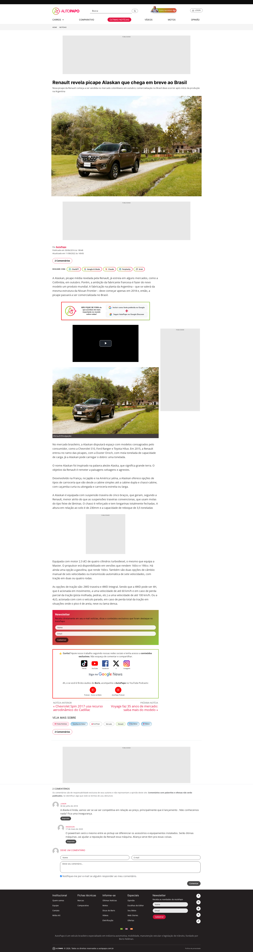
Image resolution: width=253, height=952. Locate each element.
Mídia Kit (56, 915)
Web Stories (133, 915)
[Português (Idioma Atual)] (121, 928)
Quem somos (58, 900)
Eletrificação (108, 920)
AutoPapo (61, 247)
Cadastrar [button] (61, 640)
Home (54, 27)
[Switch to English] (126, 928)
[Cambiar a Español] (131, 928)
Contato (55, 910)
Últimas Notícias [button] (119, 19)
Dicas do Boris (109, 910)
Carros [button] (57, 19)
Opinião (131, 900)
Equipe (55, 905)
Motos (105, 905)
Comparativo (83, 905)
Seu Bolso (133, 724)
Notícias (62, 27)
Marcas (80, 900)
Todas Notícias (61, 724)
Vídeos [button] (148, 19)
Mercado (109, 724)
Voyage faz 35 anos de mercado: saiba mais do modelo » (134, 708)
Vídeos (147, 724)
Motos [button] (172, 19)
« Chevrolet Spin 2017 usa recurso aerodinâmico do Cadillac (78, 708)
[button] (135, 11)
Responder (65, 818)
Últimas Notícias (110, 900)
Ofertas (131, 920)
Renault (120, 724)
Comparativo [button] (86, 19)
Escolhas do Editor (79, 724)
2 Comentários (62, 260)
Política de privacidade (193, 948)
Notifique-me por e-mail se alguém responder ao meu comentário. (99, 876)
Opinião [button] (195, 19)
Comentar (193, 883)
